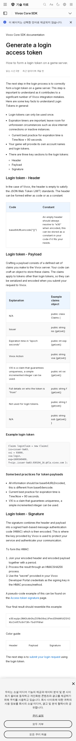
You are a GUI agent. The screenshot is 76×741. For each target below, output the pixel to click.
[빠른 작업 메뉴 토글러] (71, 4)
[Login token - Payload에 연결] (3, 254)
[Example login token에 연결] (3, 434)
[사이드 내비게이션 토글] (5, 13)
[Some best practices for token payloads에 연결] (3, 474)
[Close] (71, 22)
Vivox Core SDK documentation (25, 34)
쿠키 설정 (38, 715)
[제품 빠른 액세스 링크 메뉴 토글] (70, 13)
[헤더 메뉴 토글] (5, 4)
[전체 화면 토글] (65, 446)
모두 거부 (38, 724)
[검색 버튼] (44, 4)
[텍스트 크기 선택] (51, 4)
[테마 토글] (58, 4)
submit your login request (45, 656)
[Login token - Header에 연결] (3, 178)
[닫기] (73, 684)
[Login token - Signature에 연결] (3, 514)
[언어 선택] (64, 4)
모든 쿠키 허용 (37, 734)
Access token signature (25, 597)
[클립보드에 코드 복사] (59, 446)
